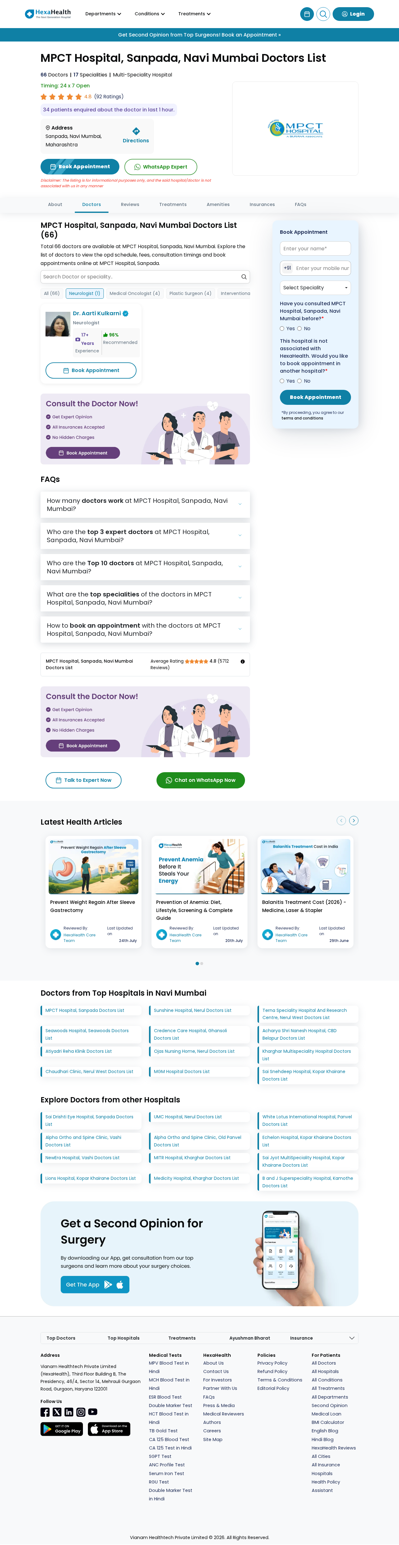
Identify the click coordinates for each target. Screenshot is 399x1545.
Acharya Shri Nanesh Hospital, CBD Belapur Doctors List (299, 1034)
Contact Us (216, 1371)
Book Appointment (95, 370)
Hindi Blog (323, 1439)
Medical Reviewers (223, 1414)
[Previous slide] (341, 820)
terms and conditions (302, 418)
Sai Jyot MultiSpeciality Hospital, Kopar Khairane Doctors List (303, 1161)
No (307, 328)
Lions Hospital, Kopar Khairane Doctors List (91, 1178)
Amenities (218, 204)
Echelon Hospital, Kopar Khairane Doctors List (306, 1141)
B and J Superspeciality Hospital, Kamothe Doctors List (307, 1182)
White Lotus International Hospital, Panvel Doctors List (307, 1120)
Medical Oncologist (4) (135, 293)
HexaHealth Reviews (334, 1448)
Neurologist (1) (84, 293)
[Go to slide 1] (197, 963)
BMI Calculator (328, 1422)
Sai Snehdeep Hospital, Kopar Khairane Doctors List (303, 1075)
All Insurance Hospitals (326, 1469)
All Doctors (324, 1363)
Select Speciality (303, 287)
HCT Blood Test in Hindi (169, 1418)
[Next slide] (353, 820)
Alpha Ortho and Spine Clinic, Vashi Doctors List (83, 1141)
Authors (212, 1422)
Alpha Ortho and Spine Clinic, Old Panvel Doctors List (197, 1141)
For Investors (217, 1380)
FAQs (300, 204)
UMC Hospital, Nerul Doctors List (188, 1117)
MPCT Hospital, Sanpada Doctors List (85, 1010)
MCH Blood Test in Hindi (169, 1384)
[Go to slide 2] (201, 963)
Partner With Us (220, 1388)
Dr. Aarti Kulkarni (97, 313)
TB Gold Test (163, 1431)
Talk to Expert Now (88, 780)
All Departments (330, 1397)
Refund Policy (272, 1371)
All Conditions (327, 1380)
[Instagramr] (80, 1412)
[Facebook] (45, 1412)
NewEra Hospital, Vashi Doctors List (83, 1158)
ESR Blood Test (165, 1397)
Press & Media (219, 1405)
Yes (290, 328)
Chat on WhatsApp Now (205, 780)
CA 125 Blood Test (169, 1439)
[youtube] (92, 1411)
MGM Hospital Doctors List (182, 1071)
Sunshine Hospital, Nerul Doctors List (193, 1010)
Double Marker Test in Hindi (170, 1494)
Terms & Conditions (279, 1380)
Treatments (173, 204)
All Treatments (328, 1388)
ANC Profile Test (167, 1465)
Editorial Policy (273, 1388)
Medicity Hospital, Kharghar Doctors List (196, 1178)
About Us (213, 1363)
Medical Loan (326, 1414)
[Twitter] (57, 1412)
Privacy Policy (272, 1363)
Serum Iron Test (166, 1473)
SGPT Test (160, 1456)
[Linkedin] (69, 1412)
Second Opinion (330, 1405)
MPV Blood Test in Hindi (169, 1367)
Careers (212, 1431)
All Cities (321, 1456)
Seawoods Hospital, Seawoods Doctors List (87, 1034)
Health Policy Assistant (326, 1486)
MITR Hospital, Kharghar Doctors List (192, 1158)
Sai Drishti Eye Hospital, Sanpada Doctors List (89, 1120)
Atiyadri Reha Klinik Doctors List (79, 1051)
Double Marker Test (170, 1405)
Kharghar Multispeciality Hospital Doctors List (306, 1055)
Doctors (54, 74)
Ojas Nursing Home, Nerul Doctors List (194, 1051)
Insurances (262, 204)
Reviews (130, 204)
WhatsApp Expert (165, 166)
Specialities (90, 74)
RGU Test (159, 1482)
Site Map (213, 1439)
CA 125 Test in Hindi (170, 1448)
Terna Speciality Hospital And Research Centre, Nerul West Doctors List (304, 1014)
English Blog (325, 1431)
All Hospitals (325, 1371)
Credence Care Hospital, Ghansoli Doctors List (190, 1034)
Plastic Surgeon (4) (191, 293)
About (55, 204)
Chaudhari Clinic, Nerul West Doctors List (89, 1071)
